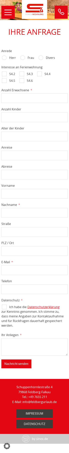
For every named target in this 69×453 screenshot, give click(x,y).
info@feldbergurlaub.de (39, 402)
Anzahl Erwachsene (15, 90)
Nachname (9, 205)
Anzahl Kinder (11, 109)
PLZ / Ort (7, 243)
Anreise (6, 147)
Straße (6, 224)
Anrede (6, 51)
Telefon (6, 281)
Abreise (6, 166)
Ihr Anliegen (10, 335)
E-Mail (5, 262)
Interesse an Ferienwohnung (22, 67)
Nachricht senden (16, 363)
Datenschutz (10, 300)
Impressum (34, 413)
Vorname (8, 185)
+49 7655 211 (37, 397)
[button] (7, 446)
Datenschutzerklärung (43, 307)
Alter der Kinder (12, 128)
